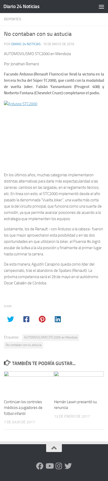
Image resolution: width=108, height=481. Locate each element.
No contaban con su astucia (23, 345)
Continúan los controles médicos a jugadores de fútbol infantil (23, 408)
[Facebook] (40, 466)
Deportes (12, 19)
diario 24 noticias (26, 44)
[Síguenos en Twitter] (68, 466)
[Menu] (101, 6)
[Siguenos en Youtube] (49, 466)
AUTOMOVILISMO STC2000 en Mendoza (50, 337)
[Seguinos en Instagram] (58, 466)
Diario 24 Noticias (21, 6)
